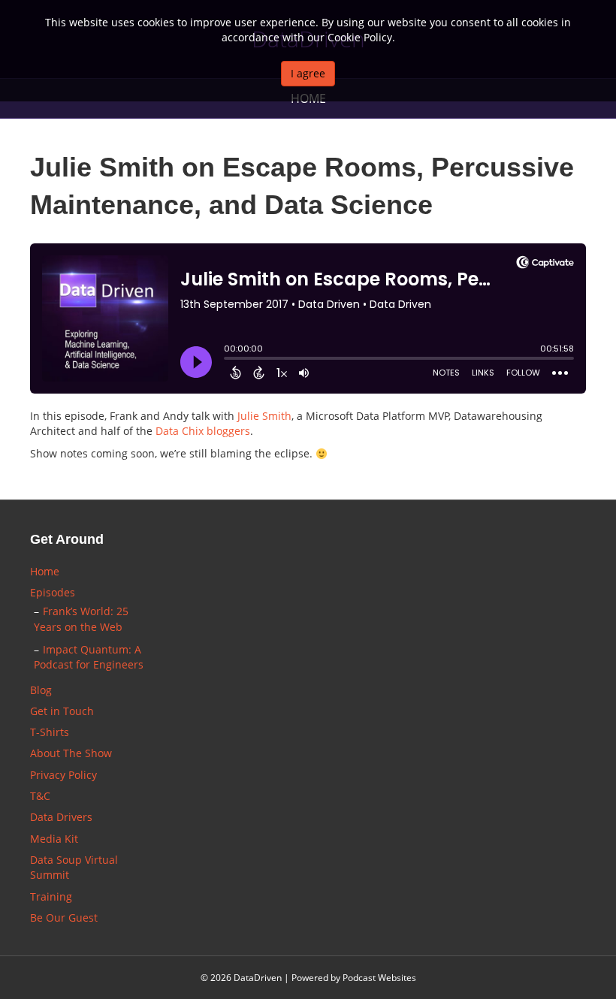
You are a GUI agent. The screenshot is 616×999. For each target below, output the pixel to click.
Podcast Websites (379, 977)
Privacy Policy (63, 775)
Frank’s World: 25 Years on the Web (81, 618)
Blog (41, 690)
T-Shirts (49, 732)
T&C (40, 796)
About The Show (71, 753)
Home (44, 571)
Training (51, 896)
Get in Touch (62, 711)
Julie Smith (264, 416)
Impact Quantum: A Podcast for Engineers (88, 657)
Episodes (52, 592)
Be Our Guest (64, 917)
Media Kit (54, 838)
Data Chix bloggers (203, 431)
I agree (308, 73)
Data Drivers (61, 817)
